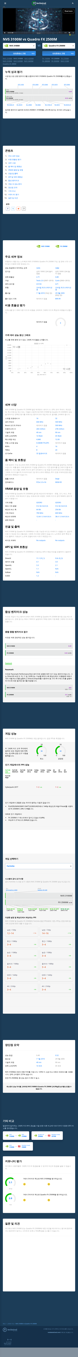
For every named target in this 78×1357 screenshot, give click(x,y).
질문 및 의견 (13, 198)
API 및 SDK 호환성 (15, 177)
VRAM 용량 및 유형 (15, 170)
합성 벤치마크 (13, 180)
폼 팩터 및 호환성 (15, 166)
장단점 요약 (12, 187)
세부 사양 (12, 163)
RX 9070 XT (67, 105)
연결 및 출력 (13, 173)
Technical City (39, 3)
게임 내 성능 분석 (15, 184)
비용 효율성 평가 (14, 159)
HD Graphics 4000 (11, 890)
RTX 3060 (35, 84)
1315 (38, 268)
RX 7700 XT (48, 105)
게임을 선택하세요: (39, 866)
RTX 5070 (55, 84)
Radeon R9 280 (42, 890)
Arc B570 (19, 105)
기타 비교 (12, 191)
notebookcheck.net (54, 1332)
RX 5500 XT (10, 105)
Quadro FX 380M (9, 64)
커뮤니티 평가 (13, 194)
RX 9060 (38, 105)
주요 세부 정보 (14, 156)
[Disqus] (40, 1263)
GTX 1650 (21, 84)
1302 (57, 268)
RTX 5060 (45, 84)
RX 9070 (57, 105)
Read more (69, 11)
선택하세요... (19, 46)
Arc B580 (29, 105)
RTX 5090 (67, 84)
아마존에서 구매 (24, 53)
